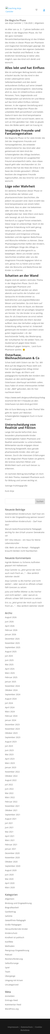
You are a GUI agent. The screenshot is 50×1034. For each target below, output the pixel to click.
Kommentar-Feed (13, 1004)
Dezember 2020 (12, 853)
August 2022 (11, 780)
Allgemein (39, 23)
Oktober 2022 (11, 776)
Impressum (13, 1027)
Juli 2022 (9, 784)
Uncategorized (11, 984)
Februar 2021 (11, 844)
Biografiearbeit (12, 907)
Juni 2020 (9, 874)
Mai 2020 (9, 879)
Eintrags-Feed (11, 1000)
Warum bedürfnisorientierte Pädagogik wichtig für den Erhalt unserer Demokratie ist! (24, 532)
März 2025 (10, 673)
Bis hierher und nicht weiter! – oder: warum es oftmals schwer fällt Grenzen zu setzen (24, 584)
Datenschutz (27, 1027)
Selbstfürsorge (12, 963)
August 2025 (11, 651)
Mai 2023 (9, 754)
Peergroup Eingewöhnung (17, 950)
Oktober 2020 (11, 861)
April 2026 (9, 626)
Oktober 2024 (11, 690)
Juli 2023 (9, 746)
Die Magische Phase (15, 20)
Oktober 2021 (11, 810)
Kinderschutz (11, 933)
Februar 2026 (11, 630)
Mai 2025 (9, 664)
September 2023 (12, 737)
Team (7, 971)
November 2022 (12, 771)
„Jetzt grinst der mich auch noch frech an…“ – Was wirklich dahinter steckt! (23, 573)
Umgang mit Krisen (14, 980)
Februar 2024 (11, 716)
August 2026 (11, 617)
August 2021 (11, 818)
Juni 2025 (9, 660)
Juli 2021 (9, 823)
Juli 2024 (9, 703)
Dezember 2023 (12, 724)
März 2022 (10, 797)
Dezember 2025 (12, 638)
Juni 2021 (9, 827)
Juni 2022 (9, 789)
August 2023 (11, 741)
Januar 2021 (10, 849)
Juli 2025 (9, 656)
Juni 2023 (9, 750)
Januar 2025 (10, 681)
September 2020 (12, 866)
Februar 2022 (11, 801)
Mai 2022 (9, 793)
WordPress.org (12, 1009)
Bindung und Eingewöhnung (18, 903)
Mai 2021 (9, 831)
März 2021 (10, 840)
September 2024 (12, 694)
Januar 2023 (10, 767)
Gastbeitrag (10, 911)
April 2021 (9, 836)
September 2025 (12, 647)
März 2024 (10, 711)
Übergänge (10, 976)
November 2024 (12, 686)
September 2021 (12, 814)
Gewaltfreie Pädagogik (15, 920)
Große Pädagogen (13, 924)
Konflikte (9, 941)
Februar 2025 (11, 677)
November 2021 (12, 806)
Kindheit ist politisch (14, 937)
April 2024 (9, 707)
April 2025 (9, 668)
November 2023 (12, 728)
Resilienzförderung (14, 959)
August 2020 (11, 870)
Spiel (7, 967)
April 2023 (9, 758)
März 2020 (10, 887)
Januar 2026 (10, 634)
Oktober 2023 (11, 733)
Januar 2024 (10, 720)
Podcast (8, 954)
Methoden (10, 946)
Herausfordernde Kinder (16, 929)
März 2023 (10, 763)
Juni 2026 (9, 621)
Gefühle (8, 916)
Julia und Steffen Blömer (16, 591)
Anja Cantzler (15, 23)
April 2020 (9, 883)
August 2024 (11, 698)
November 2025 (12, 643)
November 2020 (12, 857)
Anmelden (10, 996)
